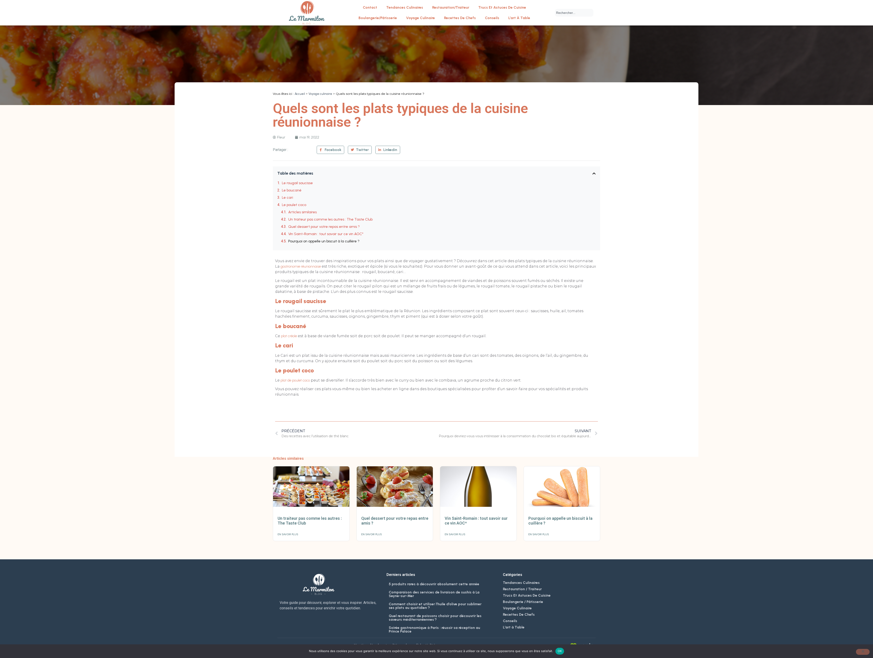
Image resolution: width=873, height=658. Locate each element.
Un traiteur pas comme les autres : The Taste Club (330, 219)
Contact (370, 7)
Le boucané (291, 190)
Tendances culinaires (404, 7)
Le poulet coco (294, 205)
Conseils (492, 18)
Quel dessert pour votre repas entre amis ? (324, 226)
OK (560, 651)
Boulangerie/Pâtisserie (378, 18)
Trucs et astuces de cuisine (502, 7)
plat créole (289, 336)
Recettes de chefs (460, 18)
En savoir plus (288, 534)
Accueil (300, 93)
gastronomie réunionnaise (301, 266)
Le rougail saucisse (297, 183)
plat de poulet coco (295, 380)
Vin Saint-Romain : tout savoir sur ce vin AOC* (325, 234)
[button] (594, 173)
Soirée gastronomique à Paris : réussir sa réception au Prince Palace (434, 629)
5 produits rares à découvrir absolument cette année (434, 584)
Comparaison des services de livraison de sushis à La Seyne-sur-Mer (434, 594)
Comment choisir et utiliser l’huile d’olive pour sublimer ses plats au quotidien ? (435, 606)
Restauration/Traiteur (450, 7)
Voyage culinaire (420, 18)
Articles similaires (302, 212)
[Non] (863, 652)
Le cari (287, 197)
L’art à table (519, 18)
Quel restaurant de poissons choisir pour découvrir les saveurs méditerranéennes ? (435, 618)
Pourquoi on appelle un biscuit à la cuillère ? (323, 241)
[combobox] (574, 13)
